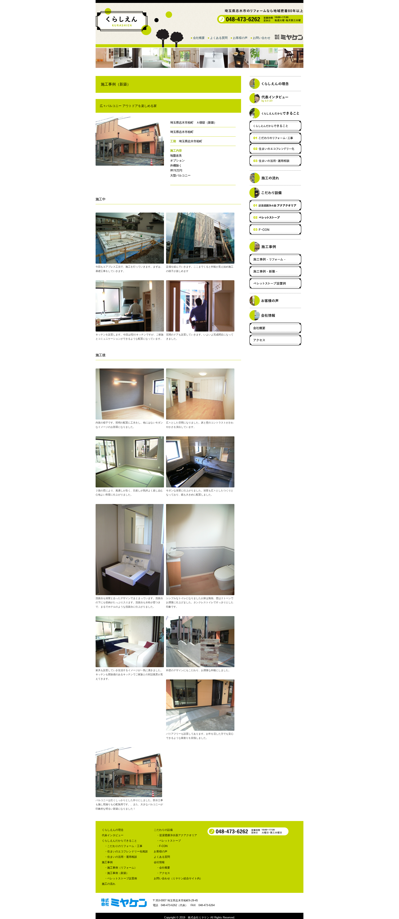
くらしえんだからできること (119, 840)
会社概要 (199, 37)
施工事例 (107, 862)
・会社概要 (163, 867)
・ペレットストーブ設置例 (121, 878)
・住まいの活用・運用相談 (121, 856)
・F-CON (161, 846)
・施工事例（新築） (117, 873)
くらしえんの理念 (112, 829)
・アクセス (163, 873)
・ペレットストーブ (168, 840)
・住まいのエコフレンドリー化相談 (126, 851)
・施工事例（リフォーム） (121, 867)
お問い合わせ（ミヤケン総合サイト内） (178, 878)
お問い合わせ (261, 37)
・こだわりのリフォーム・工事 (123, 846)
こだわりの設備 (163, 829)
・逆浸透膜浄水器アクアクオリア (176, 835)
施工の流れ (108, 883)
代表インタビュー (112, 835)
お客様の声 (240, 37)
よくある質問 (219, 37)
